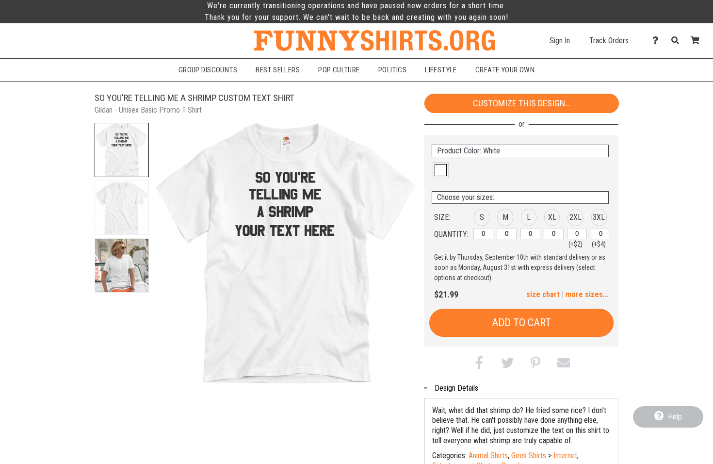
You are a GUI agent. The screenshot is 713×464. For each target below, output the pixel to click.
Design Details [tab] (456, 388)
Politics (392, 70)
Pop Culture (339, 70)
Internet (565, 455)
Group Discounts (207, 70)
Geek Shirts (528, 455)
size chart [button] (543, 294)
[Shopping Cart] (698, 40)
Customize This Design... (522, 103)
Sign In (560, 40)
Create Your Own (505, 70)
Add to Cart (521, 322)
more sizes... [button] (587, 294)
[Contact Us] (658, 40)
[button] (121, 150)
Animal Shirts (488, 455)
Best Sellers (278, 70)
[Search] (678, 40)
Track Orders (609, 40)
